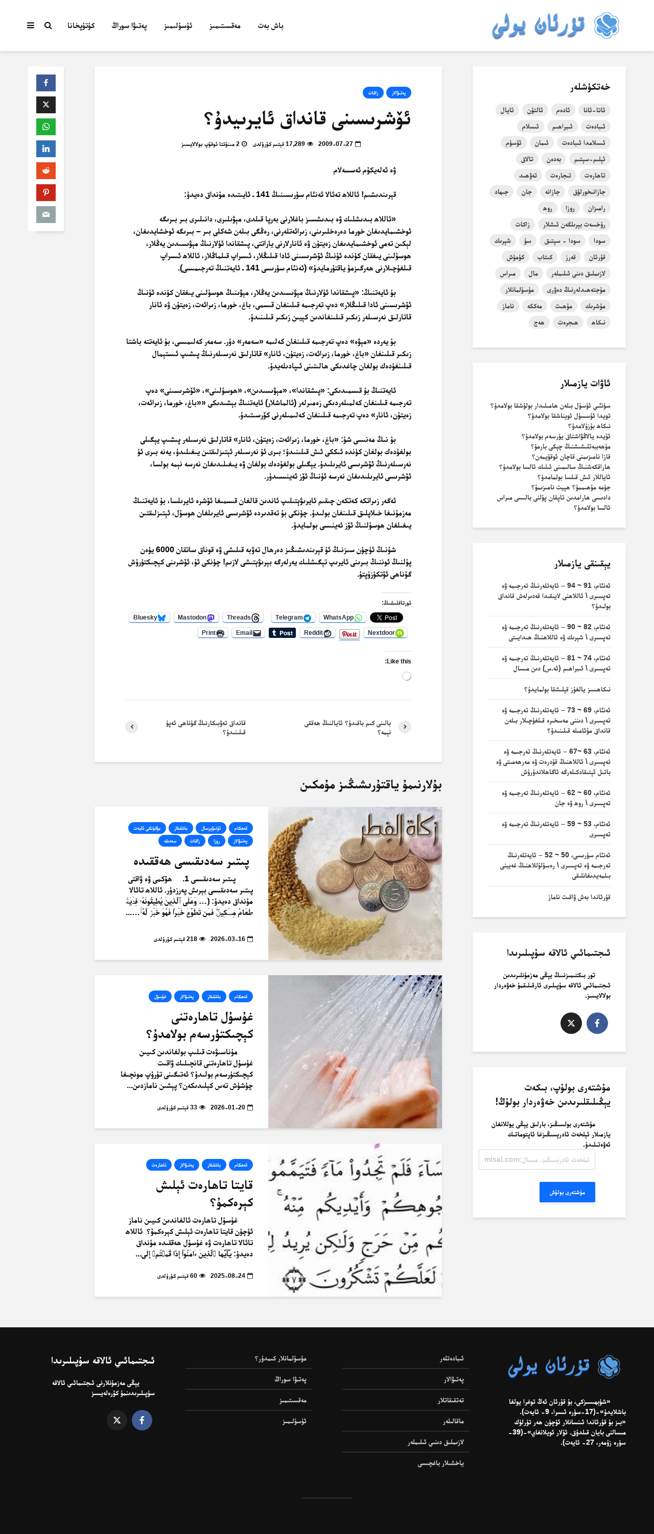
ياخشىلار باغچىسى (441, 1462)
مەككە (534, 306)
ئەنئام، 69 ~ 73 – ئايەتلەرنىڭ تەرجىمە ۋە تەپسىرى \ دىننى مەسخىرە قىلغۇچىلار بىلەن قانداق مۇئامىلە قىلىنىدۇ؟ (556, 720)
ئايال (507, 110)
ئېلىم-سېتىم (589, 159)
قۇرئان (597, 257)
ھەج (539, 322)
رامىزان (596, 208)
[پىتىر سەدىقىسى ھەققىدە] (355, 882)
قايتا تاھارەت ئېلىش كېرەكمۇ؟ (204, 1193)
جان (527, 191)
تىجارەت (560, 175)
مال (533, 273)
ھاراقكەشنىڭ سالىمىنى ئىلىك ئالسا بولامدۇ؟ (555, 466)
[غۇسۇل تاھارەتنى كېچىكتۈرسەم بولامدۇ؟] (355, 1051)
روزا (217, 841)
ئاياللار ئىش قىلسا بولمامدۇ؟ (574, 477)
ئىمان (542, 142)
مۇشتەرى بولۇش (567, 1192)
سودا (599, 240)
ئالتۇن (535, 110)
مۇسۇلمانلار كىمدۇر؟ (281, 1358)
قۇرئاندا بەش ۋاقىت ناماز (579, 897)
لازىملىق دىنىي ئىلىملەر (436, 1442)
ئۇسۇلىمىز (178, 25)
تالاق (527, 159)
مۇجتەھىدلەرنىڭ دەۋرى (576, 289)
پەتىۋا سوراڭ (129, 25)
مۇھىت (563, 306)
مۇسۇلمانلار (519, 289)
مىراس (508, 273)
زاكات (373, 92)
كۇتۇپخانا (81, 25)
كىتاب (545, 257)
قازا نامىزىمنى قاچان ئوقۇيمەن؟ (571, 456)
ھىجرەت (568, 322)
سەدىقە (170, 841)
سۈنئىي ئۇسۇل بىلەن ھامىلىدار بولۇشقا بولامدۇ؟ (551, 405)
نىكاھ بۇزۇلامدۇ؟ (589, 426)
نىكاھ (598, 322)
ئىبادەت (595, 126)
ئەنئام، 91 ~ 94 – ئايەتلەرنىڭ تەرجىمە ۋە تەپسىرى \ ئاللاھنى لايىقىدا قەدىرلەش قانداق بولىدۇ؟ (554, 595)
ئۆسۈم (514, 142)
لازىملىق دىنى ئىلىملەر (578, 273)
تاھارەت (159, 1165)
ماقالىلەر (453, 1421)
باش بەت (271, 25)
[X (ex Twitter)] (571, 1023)
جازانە (552, 191)
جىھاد (501, 191)
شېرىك (503, 240)
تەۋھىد (528, 175)
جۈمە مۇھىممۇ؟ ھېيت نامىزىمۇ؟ (571, 487)
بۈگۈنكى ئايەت (147, 828)
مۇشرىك (595, 306)
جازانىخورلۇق (589, 191)
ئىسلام (530, 126)
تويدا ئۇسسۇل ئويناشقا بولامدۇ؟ (569, 415)
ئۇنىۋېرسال (211, 828)
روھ (547, 208)
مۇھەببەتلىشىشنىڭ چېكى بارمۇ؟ (571, 446)
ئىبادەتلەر (452, 1358)
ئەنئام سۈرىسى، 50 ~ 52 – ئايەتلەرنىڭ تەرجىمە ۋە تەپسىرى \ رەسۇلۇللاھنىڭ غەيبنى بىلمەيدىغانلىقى (555, 865)
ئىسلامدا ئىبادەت (583, 142)
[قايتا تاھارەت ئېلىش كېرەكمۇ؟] (355, 1219)
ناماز (508, 306)
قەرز (571, 257)
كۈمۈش (515, 257)
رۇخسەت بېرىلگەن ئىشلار (574, 224)
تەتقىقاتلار (451, 1400)
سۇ (527, 240)
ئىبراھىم (562, 126)
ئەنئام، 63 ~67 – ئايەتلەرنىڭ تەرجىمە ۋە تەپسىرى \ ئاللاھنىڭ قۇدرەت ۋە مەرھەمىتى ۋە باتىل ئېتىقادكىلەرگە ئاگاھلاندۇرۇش (553, 761)
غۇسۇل (160, 996)
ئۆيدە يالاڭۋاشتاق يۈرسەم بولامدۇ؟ (566, 436)
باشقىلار (181, 828)
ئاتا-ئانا (594, 110)
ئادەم (563, 110)
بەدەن (554, 159)
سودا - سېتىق (562, 240)
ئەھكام (241, 828)
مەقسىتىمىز (225, 25)
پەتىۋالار (399, 92)
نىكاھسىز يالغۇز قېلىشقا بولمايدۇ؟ (567, 689)
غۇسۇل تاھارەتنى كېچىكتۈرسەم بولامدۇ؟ (199, 1024)
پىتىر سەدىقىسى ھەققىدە (193, 860)
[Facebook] (597, 1023)
